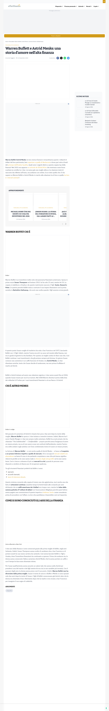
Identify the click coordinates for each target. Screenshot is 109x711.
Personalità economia (12, 45)
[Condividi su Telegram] (68, 58)
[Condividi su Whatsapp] (65, 58)
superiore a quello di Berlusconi (39, 162)
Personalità (11, 41)
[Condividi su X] (61, 58)
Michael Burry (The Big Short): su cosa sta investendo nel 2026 (21, 214)
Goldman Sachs (48, 492)
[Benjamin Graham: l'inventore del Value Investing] (80, 124)
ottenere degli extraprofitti (44, 459)
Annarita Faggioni (10, 58)
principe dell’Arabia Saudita (18, 165)
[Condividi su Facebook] (57, 58)
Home (6, 41)
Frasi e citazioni (55, 36)
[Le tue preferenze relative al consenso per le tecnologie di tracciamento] (106, 708)
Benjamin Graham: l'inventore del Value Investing (91, 122)
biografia (9, 590)
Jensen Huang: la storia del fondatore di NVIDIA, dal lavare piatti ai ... (45, 214)
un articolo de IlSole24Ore (37, 167)
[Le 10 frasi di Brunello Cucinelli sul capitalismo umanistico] (80, 114)
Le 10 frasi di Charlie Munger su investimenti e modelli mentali (92, 103)
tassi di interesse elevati (16, 477)
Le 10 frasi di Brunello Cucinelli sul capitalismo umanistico (92, 112)
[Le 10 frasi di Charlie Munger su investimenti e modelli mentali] (80, 104)
